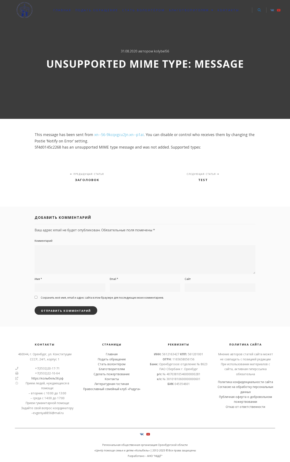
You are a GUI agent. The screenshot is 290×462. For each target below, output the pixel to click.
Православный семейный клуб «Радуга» (111, 389)
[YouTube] (279, 10)
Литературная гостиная (111, 384)
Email (114, 279)
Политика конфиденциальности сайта (245, 382)
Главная (112, 354)
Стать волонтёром (111, 364)
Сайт (188, 279)
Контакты (112, 379)
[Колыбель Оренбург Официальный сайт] (24, 10)
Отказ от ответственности (245, 407)
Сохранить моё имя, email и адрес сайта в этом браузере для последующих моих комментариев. (102, 297)
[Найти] (259, 10)
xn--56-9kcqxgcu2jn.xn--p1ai (119, 134)
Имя (38, 279)
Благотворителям (112, 369)
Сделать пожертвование (112, 374)
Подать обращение (112, 359)
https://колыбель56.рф (47, 378)
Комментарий (43, 241)
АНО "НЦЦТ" (154, 456)
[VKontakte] (272, 10)
